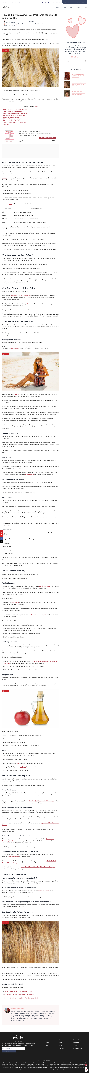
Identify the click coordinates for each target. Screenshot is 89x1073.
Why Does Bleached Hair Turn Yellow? (15, 113)
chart (10, 204)
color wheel (15, 602)
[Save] (5, 50)
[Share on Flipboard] (1, 535)
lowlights (23, 767)
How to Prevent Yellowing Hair (13, 119)
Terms (75, 1045)
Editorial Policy (77, 1048)
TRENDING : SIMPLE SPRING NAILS (74, 2)
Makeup (61, 1040)
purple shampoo (44, 586)
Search (9, 1051)
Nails (60, 1043)
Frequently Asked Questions (12, 121)
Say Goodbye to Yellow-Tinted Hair (14, 123)
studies (17, 394)
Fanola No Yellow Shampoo (37, 615)
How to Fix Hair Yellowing (11, 117)
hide (36, 106)
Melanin (4, 178)
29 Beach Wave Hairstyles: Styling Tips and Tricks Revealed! (79, 84)
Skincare (61, 1048)
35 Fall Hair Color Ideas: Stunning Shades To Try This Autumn (78, 76)
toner (18, 764)
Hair (60, 1045)
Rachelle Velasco (9, 23)
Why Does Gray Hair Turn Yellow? (14, 112)
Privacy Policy (77, 1040)
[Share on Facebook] (1, 538)
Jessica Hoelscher (9, 26)
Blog (47, 1045)
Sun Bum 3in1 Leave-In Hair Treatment (41, 801)
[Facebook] (42, 2)
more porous (29, 475)
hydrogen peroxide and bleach (21, 296)
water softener (14, 857)
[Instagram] (45, 2)
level (29, 304)
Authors (6, 125)
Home (52, 2)
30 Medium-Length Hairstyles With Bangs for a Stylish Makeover (78, 93)
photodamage (15, 349)
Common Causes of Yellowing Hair (14, 115)
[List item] (15, 1041)
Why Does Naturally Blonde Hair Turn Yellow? (17, 110)
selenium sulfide (43, 891)
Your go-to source (7, 1043)
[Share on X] (1, 541)
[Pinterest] (48, 2)
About (58, 2)
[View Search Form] (86, 7)
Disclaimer (76, 1043)
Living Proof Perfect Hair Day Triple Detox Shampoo (38, 867)
